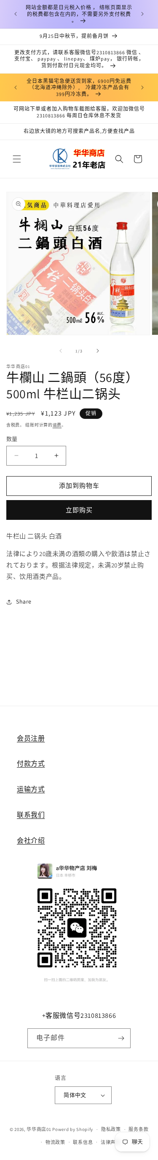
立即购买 (79, 510)
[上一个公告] (15, 14)
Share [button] (24, 601)
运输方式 (31, 789)
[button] (17, 159)
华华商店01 (39, 1129)
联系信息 (83, 1142)
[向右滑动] (97, 351)
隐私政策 (111, 1129)
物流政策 (55, 1142)
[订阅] (121, 1038)
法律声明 (111, 1142)
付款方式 (31, 763)
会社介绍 (31, 840)
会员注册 (31, 738)
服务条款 (138, 1129)
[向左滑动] (60, 351)
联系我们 (31, 814)
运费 (57, 425)
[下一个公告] (142, 14)
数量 (12, 438)
